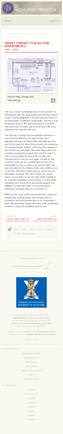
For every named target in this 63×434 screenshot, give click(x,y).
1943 (24, 229)
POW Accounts (31, 358)
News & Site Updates (31, 370)
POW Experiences (14, 34)
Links (31, 411)
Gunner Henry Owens (37, 34)
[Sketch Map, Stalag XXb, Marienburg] (31, 75)
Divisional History (31, 353)
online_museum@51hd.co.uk (31, 258)
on (27, 266)
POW (17, 233)
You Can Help (31, 394)
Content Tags (31, 379)
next (54, 216)
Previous (11, 216)
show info (53, 100)
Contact (31, 402)
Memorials (31, 366)
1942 (17, 229)
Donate (31, 415)
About (31, 390)
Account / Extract (44, 229)
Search (54, 21)
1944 (31, 229)
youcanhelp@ (28, 233)
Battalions (31, 362)
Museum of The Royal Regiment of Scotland (31, 323)
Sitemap (31, 419)
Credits (31, 407)
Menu (7, 21)
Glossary (31, 398)
